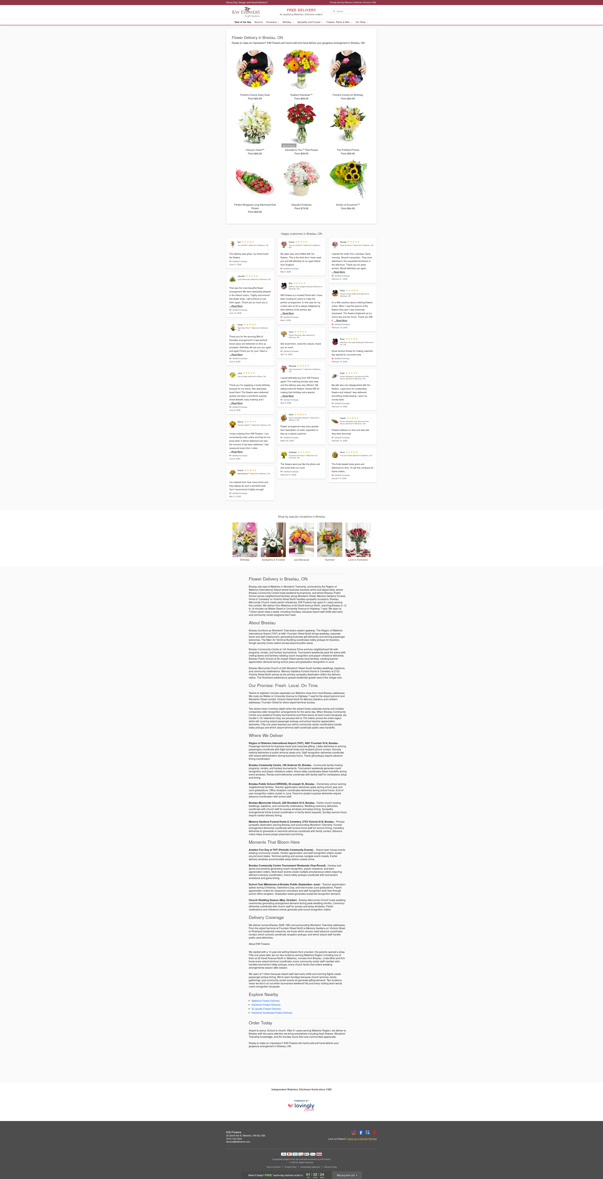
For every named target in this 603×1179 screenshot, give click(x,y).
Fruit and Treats (346, 455)
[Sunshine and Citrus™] (283, 455)
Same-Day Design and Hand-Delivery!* (247, 2)
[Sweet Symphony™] (283, 369)
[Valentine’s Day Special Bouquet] (335, 342)
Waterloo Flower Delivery (266, 1001)
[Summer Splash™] (232, 424)
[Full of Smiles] (232, 375)
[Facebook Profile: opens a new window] (361, 1132)
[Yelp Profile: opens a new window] (374, 1132)
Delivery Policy (330, 1167)
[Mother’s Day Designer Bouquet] (283, 286)
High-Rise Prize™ (244, 328)
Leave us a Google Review (362, 1139)
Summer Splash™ (244, 425)
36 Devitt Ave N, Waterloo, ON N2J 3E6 (245, 1135)
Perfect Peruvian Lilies (297, 335)
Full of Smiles (243, 376)
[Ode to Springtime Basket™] (283, 417)
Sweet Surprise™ (346, 245)
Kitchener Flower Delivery (266, 1004)
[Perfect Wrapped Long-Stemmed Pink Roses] (335, 376)
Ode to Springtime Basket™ (299, 417)
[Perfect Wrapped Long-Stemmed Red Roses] (335, 421)
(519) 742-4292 (234, 1138)
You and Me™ (243, 245)
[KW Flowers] (248, 12)
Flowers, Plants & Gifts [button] (338, 22)
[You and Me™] (232, 244)
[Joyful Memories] (232, 279)
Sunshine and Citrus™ (297, 455)
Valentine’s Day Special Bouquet (352, 342)
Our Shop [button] (361, 22)
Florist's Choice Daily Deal (350, 293)
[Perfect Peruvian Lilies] (283, 334)
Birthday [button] (287, 22)
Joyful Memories (244, 279)
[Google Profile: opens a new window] (368, 1132)
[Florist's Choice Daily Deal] (335, 293)
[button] (594, 1166)
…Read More (236, 306)
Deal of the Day (243, 22)
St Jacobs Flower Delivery (266, 1009)
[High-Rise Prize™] (232, 327)
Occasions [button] (271, 22)
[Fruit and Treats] (335, 455)
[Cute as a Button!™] (283, 244)
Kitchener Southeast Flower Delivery (272, 1012)
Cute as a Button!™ (296, 245)
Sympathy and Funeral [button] (309, 22)
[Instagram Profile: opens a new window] (354, 1132)
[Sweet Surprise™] (335, 244)
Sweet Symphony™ (296, 369)
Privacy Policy (290, 1167)
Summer (258, 22)
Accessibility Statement (310, 1167)
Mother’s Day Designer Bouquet (301, 286)
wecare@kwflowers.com (238, 1141)
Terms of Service (273, 1167)
